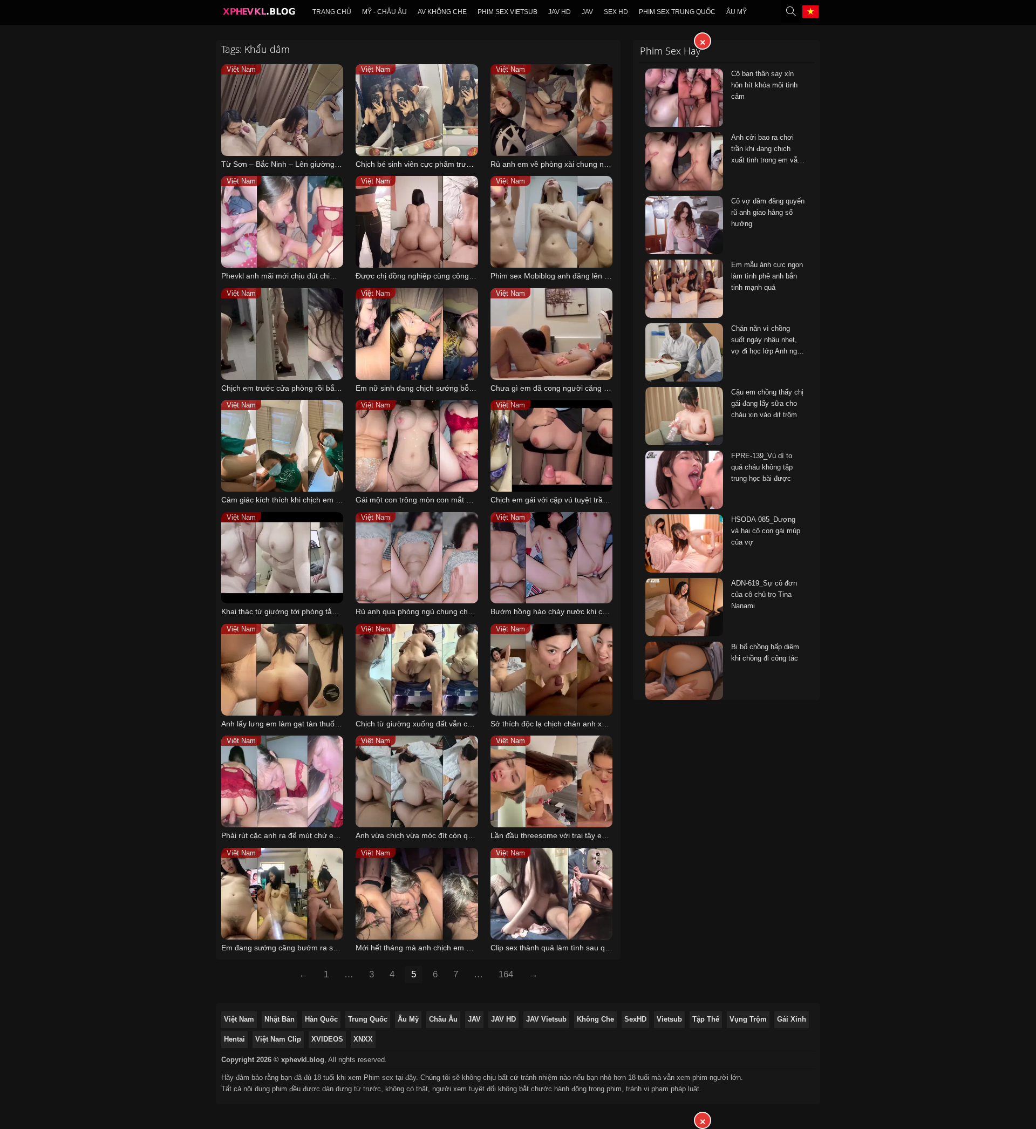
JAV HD (503, 1019)
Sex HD (616, 12)
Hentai (234, 1039)
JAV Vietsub (546, 1019)
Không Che (595, 1019)
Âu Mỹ (736, 12)
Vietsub (669, 1019)
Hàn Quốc (321, 1019)
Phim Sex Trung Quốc (677, 12)
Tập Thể (705, 1019)
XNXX (363, 1039)
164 (506, 974)
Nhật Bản (279, 1019)
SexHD (635, 1019)
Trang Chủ (331, 12)
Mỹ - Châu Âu (384, 12)
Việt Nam (239, 1019)
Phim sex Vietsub (507, 12)
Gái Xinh (791, 1019)
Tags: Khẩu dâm (255, 49)
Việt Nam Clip (278, 1039)
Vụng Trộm (748, 1019)
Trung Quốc (367, 1019)
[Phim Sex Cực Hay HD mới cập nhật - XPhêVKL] (258, 14)
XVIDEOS (327, 1039)
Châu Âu (443, 1019)
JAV (587, 12)
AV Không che (442, 12)
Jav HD (559, 12)
